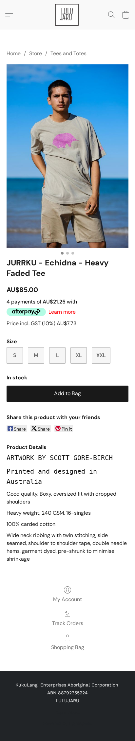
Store (35, 53)
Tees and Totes (68, 53)
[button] (67, 15)
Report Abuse (67, 712)
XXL (101, 355)
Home (14, 53)
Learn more (62, 311)
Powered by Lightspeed (68, 723)
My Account (67, 599)
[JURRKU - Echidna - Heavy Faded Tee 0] (67, 156)
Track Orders (67, 623)
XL (79, 355)
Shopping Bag (67, 647)
